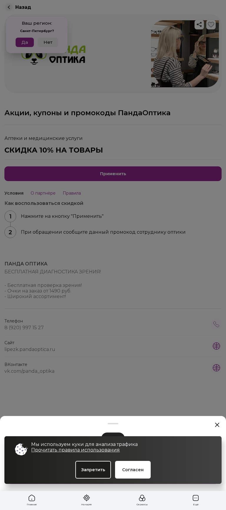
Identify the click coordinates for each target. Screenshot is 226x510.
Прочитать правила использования (75, 450)
